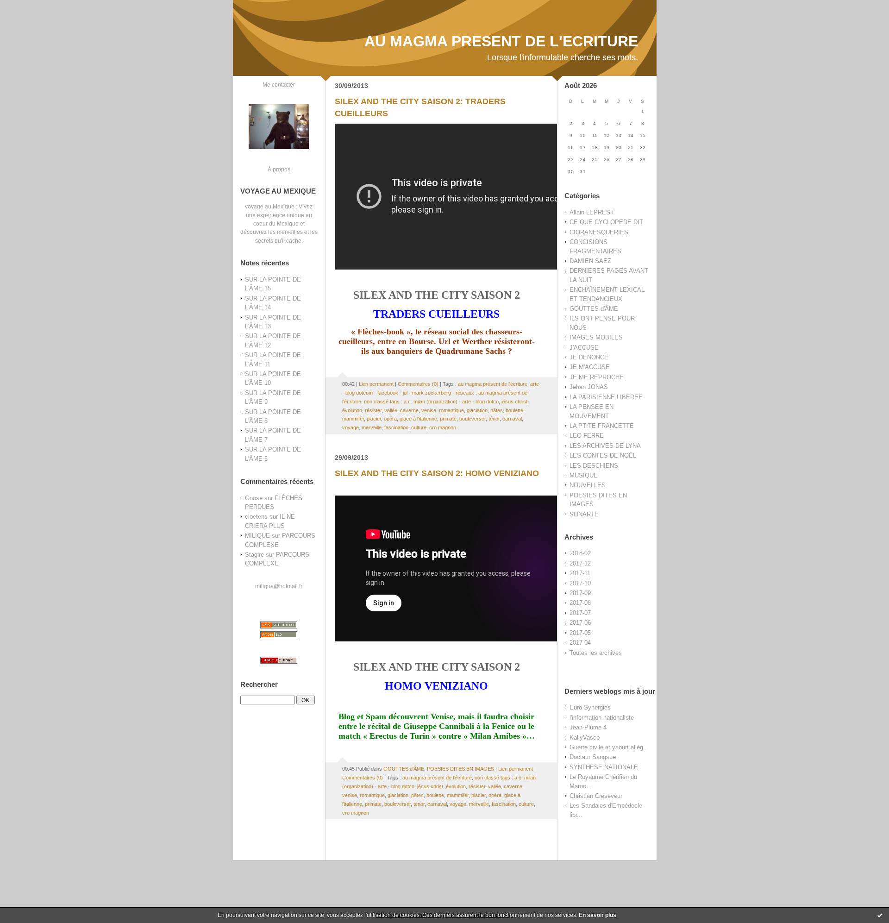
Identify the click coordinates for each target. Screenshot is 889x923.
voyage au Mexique (269, 206)
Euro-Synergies (590, 707)
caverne (409, 410)
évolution (352, 410)
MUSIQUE (584, 475)
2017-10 (580, 583)
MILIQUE (257, 535)
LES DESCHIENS (594, 465)
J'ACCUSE (584, 347)
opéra (390, 418)
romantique (451, 410)
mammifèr (353, 418)
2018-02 (580, 553)
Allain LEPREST (592, 212)
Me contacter (279, 85)
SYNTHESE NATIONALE (604, 767)
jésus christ (514, 401)
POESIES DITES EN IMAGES (460, 769)
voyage (350, 427)
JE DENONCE (589, 357)
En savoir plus (597, 915)
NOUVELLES (588, 485)
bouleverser (472, 418)
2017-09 (580, 593)
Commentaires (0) (418, 384)
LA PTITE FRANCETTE (602, 425)
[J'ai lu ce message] (879, 915)
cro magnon (442, 427)
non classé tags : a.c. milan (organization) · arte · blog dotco (431, 401)
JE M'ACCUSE (590, 367)
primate (448, 418)
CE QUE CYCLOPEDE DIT (606, 222)
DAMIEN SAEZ (590, 260)
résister (373, 410)
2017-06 (580, 622)
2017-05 (580, 632)
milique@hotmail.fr (278, 586)
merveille (372, 427)
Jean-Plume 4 (588, 727)
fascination (396, 427)
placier (374, 418)
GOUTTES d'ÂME (594, 308)
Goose (254, 498)
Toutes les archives (596, 652)
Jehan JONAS (589, 386)
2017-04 (580, 642)
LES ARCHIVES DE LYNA (605, 445)
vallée (390, 410)
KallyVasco (585, 737)
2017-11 (580, 573)
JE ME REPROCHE (597, 377)
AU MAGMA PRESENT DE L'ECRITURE (501, 41)
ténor (494, 418)
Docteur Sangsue (593, 756)
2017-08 (580, 602)
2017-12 (580, 563)
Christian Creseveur (596, 795)
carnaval (512, 418)
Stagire (254, 554)
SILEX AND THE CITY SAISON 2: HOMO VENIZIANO (437, 473)
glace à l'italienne (418, 418)
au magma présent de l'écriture (492, 384)
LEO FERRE (587, 435)
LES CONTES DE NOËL (603, 455)
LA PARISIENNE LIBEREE (606, 397)
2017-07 (580, 612)
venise (428, 410)
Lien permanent (376, 384)
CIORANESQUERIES (599, 232)
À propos (279, 169)
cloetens (256, 516)
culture (418, 427)
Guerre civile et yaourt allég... (609, 747)
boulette (514, 410)
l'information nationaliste (602, 717)
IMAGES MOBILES (596, 337)
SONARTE (584, 514)
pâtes (496, 410)
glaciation (477, 410)
